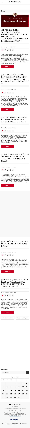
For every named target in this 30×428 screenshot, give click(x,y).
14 (11, 390)
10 (23, 387)
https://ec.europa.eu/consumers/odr (15, 416)
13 (7, 390)
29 (15, 397)
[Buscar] (27, 372)
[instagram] (15, 410)
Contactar (3, 423)
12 (3, 390)
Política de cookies (19, 425)
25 (27, 394)
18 (27, 390)
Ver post (7, 66)
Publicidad (8, 425)
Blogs (3, 11)
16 (19, 390)
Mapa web (13, 425)
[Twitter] (12, 410)
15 (15, 390)
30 (19, 397)
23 (19, 394)
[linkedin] (17, 410)
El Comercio (15, 404)
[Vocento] (15, 419)
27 (7, 397)
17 (23, 390)
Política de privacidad (23, 423)
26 (3, 397)
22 (15, 394)
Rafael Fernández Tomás (15, 18)
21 (11, 394)
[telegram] (20, 410)
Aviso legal (8, 423)
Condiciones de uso (15, 423)
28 (11, 397)
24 (23, 394)
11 (26, 387)
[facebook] (9, 410)
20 (7, 394)
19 (3, 394)
